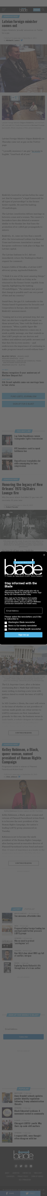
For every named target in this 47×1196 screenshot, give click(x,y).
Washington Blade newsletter (21, 622)
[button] (23, 623)
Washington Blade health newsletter (24, 629)
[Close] (44, 555)
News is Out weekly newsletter (22, 626)
